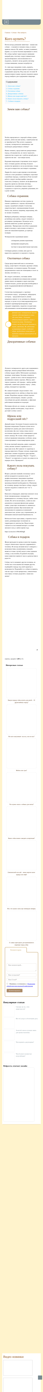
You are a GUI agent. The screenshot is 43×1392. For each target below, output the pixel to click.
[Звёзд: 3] (20, 619)
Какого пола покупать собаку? (17, 99)
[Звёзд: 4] (20, 634)
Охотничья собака (13, 91)
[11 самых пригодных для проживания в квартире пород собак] (22, 925)
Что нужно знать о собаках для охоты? (21, 804)
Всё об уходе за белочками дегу (27, 1018)
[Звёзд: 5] (20, 650)
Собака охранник (13, 88)
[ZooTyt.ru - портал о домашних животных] (21, 8)
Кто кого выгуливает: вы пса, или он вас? (21, 736)
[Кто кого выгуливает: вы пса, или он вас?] (22, 719)
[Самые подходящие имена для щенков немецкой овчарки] (17, 1385)
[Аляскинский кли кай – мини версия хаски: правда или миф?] (22, 855)
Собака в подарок (13, 101)
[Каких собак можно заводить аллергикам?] (22, 821)
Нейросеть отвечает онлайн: (15, 1066)
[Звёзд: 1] (20, 588)
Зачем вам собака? (13, 86)
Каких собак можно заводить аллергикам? (21, 838)
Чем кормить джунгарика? (25, 1042)
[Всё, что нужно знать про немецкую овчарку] (22, 891)
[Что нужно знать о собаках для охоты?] (22, 787)
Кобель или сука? (21, 770)
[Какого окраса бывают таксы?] (17, 1367)
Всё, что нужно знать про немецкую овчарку (21, 908)
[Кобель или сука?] (22, 753)
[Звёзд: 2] (20, 603)
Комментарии (15, 950)
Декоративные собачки (14, 93)
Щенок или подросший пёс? (16, 96)
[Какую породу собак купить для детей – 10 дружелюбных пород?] (22, 683)
